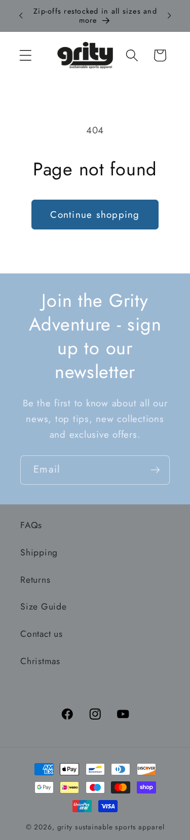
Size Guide (43, 606)
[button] (26, 55)
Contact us (41, 633)
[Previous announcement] (21, 16)
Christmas (40, 661)
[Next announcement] (169, 16)
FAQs (31, 525)
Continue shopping (94, 214)
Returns (35, 579)
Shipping (39, 552)
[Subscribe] (155, 470)
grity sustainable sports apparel (111, 827)
